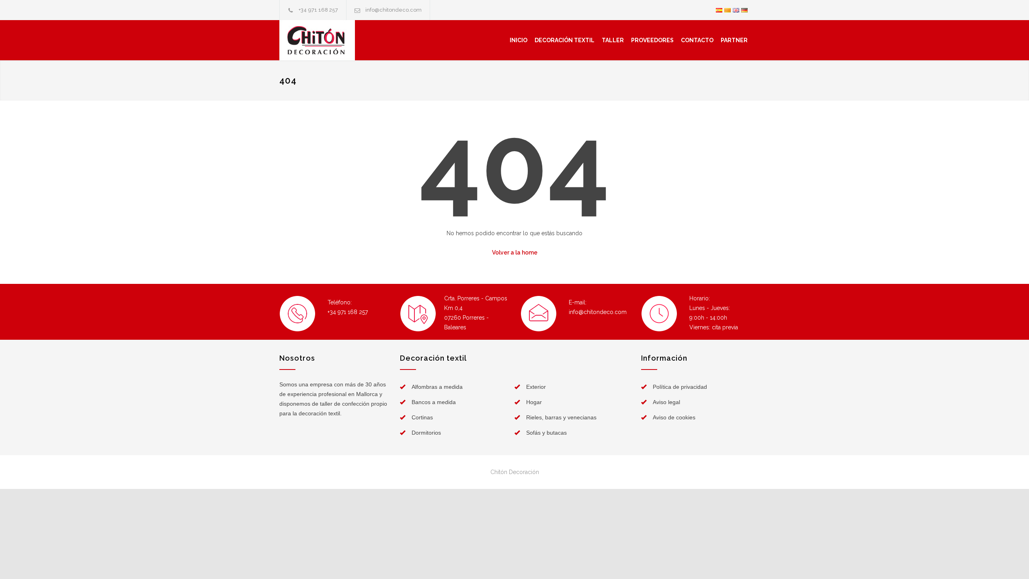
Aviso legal (666, 402)
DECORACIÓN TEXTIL (564, 40)
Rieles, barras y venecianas (561, 417)
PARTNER (734, 40)
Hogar (534, 402)
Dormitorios (426, 432)
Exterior (536, 387)
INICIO (518, 40)
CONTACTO (697, 40)
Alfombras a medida (437, 387)
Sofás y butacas (546, 432)
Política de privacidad (680, 387)
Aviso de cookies (674, 417)
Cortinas (422, 417)
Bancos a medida (434, 402)
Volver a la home (514, 252)
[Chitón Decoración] (334, 40)
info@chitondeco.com (393, 10)
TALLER (613, 40)
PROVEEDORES (652, 40)
